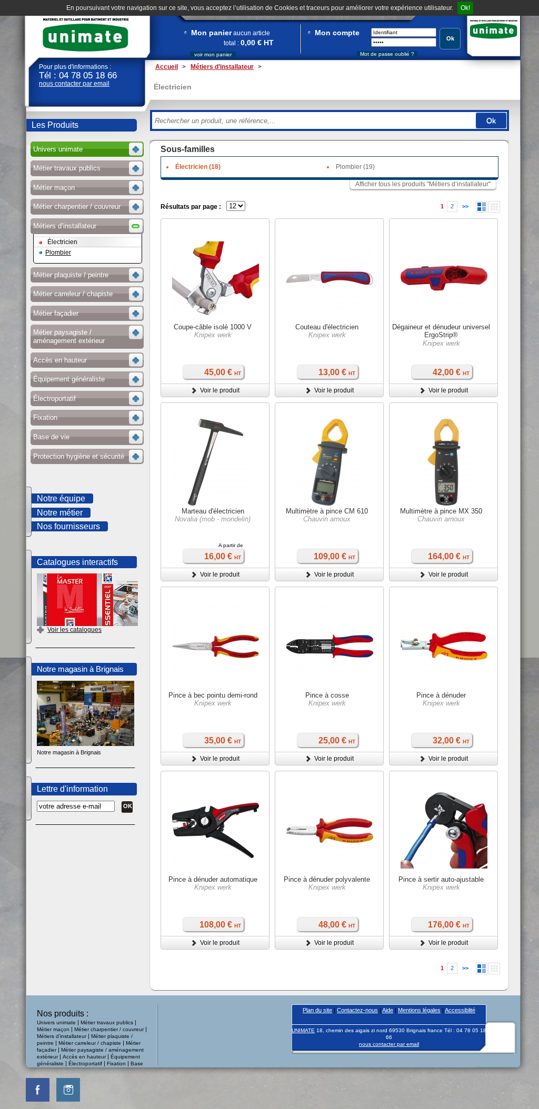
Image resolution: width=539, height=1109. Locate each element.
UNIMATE (85, 35)
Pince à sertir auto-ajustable (441, 879)
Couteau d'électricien (326, 327)
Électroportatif (86, 1063)
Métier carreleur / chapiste (89, 1043)
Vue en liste (481, 207)
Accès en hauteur (84, 1057)
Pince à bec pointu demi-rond (212, 695)
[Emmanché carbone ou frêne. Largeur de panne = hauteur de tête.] (215, 463)
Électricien (62, 242)
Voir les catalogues (74, 629)
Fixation (116, 1063)
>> (465, 206)
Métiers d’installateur (61, 1036)
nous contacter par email (74, 83)
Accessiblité (460, 1010)
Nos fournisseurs (68, 526)
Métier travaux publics (107, 1022)
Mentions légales (419, 1010)
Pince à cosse (327, 695)
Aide (387, 1010)
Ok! (465, 8)
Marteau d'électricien (213, 511)
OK (127, 806)
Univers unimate (56, 1022)
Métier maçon (53, 1029)
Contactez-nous (357, 1010)
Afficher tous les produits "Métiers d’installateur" (423, 184)
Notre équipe (61, 498)
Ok (450, 38)
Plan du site (317, 1010)
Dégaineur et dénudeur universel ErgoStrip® (441, 331)
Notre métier (60, 512)
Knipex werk (213, 335)
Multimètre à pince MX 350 (441, 511)
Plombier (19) (355, 166)
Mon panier (211, 32)
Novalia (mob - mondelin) (213, 519)
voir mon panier (213, 54)
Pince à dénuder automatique (212, 879)
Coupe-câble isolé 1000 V (213, 327)
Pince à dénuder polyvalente (327, 879)
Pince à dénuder (441, 695)
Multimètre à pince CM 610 (327, 511)
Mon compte (337, 32)
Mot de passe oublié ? (387, 54)
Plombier (58, 252)
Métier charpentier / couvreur (109, 1029)
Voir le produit (219, 390)
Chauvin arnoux (327, 519)
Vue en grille (494, 207)
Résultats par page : (191, 206)
